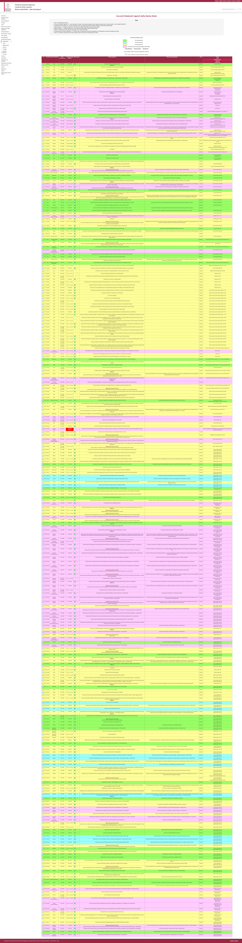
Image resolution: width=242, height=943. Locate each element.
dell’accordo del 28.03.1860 (112, 651)
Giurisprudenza (4, 37)
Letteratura (3, 58)
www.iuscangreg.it (5, 21)
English (220, 1)
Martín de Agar (217, 59)
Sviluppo (4, 49)
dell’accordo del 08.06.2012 (112, 388)
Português (238, 1)
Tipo (201, 57)
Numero (3, 47)
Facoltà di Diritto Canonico (23, 7)
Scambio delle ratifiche (69, 58)
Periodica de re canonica (4, 60)
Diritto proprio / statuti (6, 33)
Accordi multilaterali (4, 51)
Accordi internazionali (6, 39)
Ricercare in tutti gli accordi (136, 37)
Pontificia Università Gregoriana (25, 5)
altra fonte (217, 62)
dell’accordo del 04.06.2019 (112, 439)
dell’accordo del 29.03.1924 (112, 548)
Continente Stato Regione (52, 57)
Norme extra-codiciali (5, 26)
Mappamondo (5, 45)
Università (3, 15)
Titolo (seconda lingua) (171, 57)
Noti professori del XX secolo (6, 73)
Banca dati (5, 41)
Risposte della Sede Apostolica (5, 29)
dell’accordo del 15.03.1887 (112, 718)
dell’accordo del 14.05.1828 (112, 242)
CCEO (2, 24)
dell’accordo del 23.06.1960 (112, 373)
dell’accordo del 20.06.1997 (112, 195)
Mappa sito (3, 68)
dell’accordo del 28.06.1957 (112, 634)
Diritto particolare (5, 31)
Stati (3, 43)
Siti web (3, 54)
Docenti (3, 70)
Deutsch (225, 1)
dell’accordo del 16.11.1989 (112, 845)
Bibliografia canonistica (6, 63)
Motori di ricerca (4, 65)
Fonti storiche (4, 35)
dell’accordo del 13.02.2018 (112, 446)
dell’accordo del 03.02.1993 (112, 221)
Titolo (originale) (112, 57)
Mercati (217, 61)
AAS (217, 58)
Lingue (77, 57)
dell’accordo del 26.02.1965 (112, 169)
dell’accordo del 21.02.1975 (112, 925)
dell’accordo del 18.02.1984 (112, 822)
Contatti (232, 940)
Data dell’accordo (62, 58)
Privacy (236, 940)
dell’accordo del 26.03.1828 (112, 777)
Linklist (2, 67)
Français (233, 1)
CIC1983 (3, 22)
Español (229, 1)
